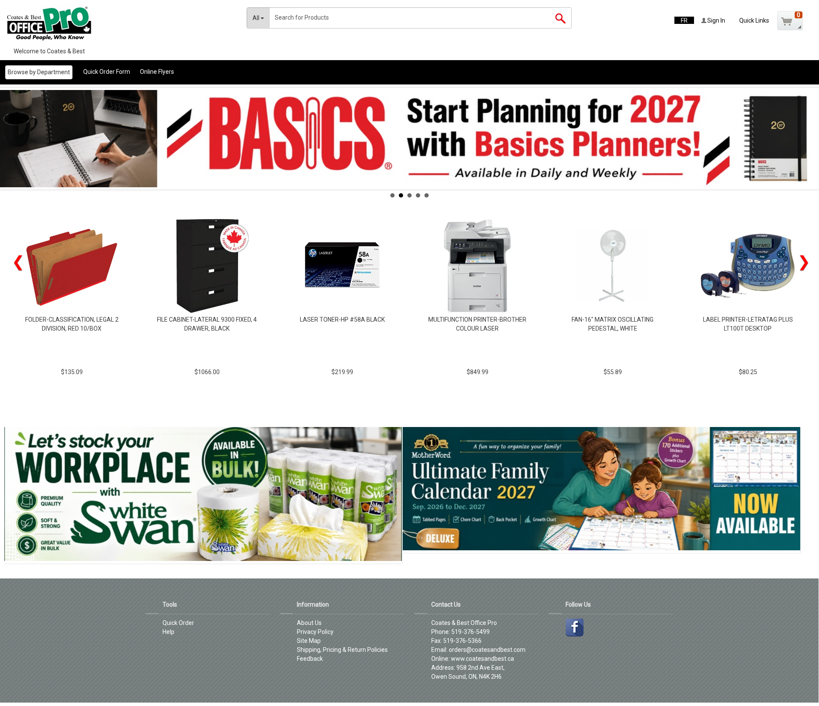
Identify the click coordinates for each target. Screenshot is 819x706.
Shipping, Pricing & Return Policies (342, 649)
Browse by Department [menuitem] (39, 72)
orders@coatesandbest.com (487, 649)
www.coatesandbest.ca (482, 658)
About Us (309, 622)
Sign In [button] (715, 20)
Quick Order (178, 622)
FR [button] (684, 20)
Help (168, 631)
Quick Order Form (106, 71)
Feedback (310, 658)
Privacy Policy (315, 631)
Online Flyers (157, 71)
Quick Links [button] (754, 20)
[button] (790, 20)
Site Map (309, 640)
